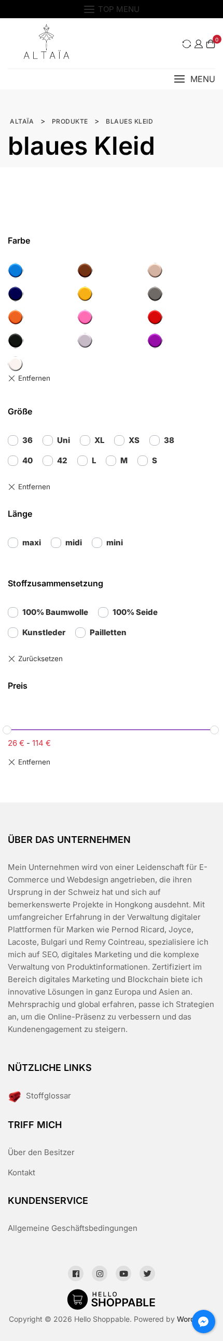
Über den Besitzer (41, 1152)
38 (169, 440)
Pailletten (108, 632)
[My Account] (198, 43)
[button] (194, 79)
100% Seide (135, 612)
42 (62, 460)
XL (99, 440)
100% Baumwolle (55, 612)
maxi (31, 542)
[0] (210, 43)
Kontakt (21, 1172)
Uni (63, 440)
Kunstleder (43, 632)
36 (27, 440)
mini (114, 542)
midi (73, 542)
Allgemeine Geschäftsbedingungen (72, 1228)
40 (27, 460)
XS (134, 440)
